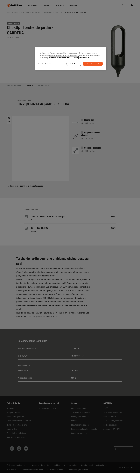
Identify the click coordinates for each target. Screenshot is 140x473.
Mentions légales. (85, 58)
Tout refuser (74, 64)
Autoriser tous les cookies (93, 64)
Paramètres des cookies (45, 64)
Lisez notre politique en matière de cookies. (63, 58)
